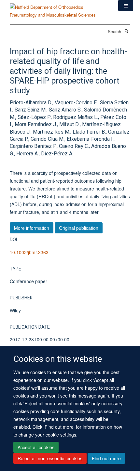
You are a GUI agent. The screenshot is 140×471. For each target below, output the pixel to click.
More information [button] (31, 228)
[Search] (126, 30)
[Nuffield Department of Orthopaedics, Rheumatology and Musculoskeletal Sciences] (59, 9)
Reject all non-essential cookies (50, 458)
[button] (125, 5)
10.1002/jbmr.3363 (29, 252)
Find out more (106, 458)
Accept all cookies (36, 447)
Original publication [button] (78, 228)
